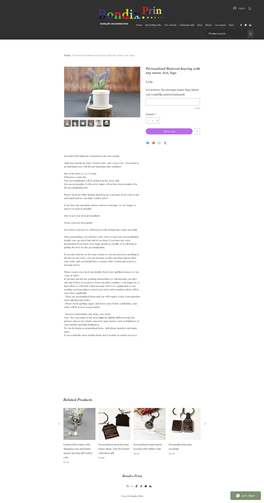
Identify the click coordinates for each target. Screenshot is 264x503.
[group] (132, 436)
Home (67, 55)
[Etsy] (132, 486)
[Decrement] (148, 120)
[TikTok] (136, 486)
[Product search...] (250, 33)
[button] (250, 8)
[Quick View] (79, 424)
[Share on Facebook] (148, 143)
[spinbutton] (152, 120)
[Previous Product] (59, 424)
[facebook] (241, 25)
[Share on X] (165, 143)
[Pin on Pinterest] (153, 143)
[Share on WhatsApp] (159, 143)
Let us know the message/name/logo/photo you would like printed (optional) (172, 92)
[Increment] (157, 120)
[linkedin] (250, 25)
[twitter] (245, 25)
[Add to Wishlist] (197, 131)
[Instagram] (127, 486)
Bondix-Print (132, 476)
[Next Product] (205, 424)
